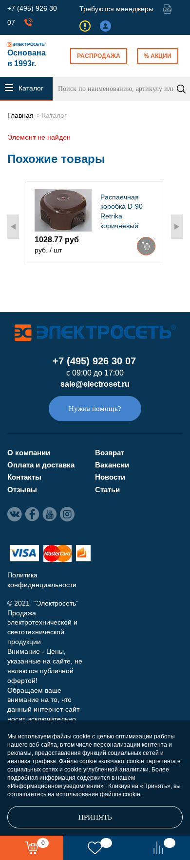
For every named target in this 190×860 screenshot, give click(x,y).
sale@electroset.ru (95, 384)
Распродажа (98, 56)
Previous (13, 227)
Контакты (24, 477)
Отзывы (22, 489)
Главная (20, 115)
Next (177, 227)
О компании (28, 452)
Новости (110, 477)
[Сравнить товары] (158, 848)
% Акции (157, 56)
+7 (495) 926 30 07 (94, 361)
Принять (95, 817)
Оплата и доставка (41, 465)
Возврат (109, 452)
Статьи (107, 489)
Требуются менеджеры (116, 9)
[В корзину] (146, 246)
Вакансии (112, 465)
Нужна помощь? (95, 408)
